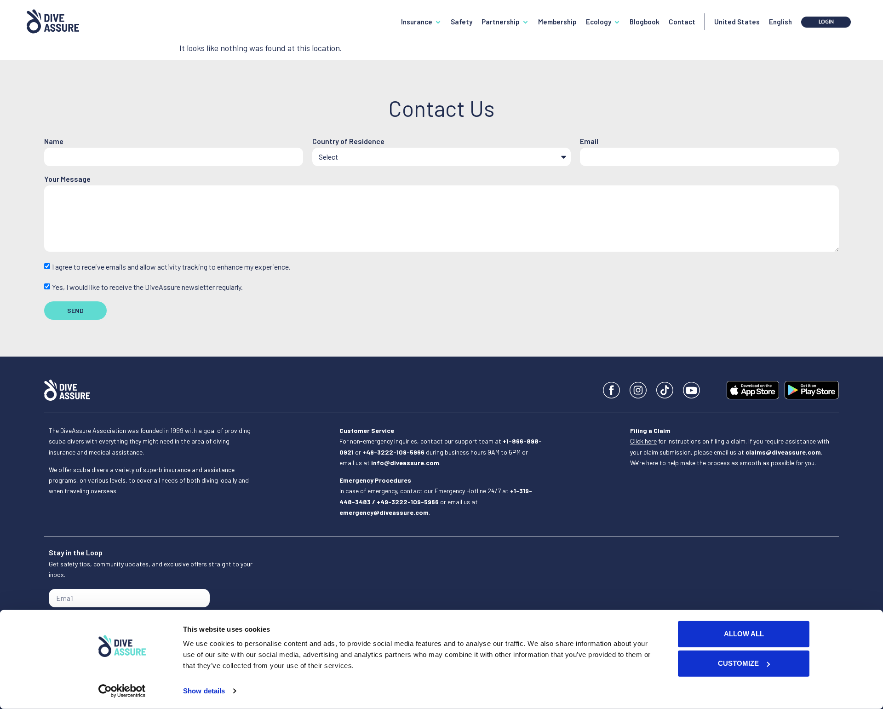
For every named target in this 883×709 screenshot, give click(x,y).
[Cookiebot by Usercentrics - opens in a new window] (122, 691)
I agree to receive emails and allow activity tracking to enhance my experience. (171, 267)
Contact (682, 21)
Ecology (598, 21)
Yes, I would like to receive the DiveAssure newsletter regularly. (147, 286)
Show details (204, 691)
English (780, 21)
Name (53, 141)
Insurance (416, 21)
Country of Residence (348, 141)
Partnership (501, 21)
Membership (557, 21)
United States (737, 21)
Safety (461, 21)
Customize (738, 663)
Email (589, 141)
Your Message (67, 179)
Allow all (744, 634)
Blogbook (644, 21)
